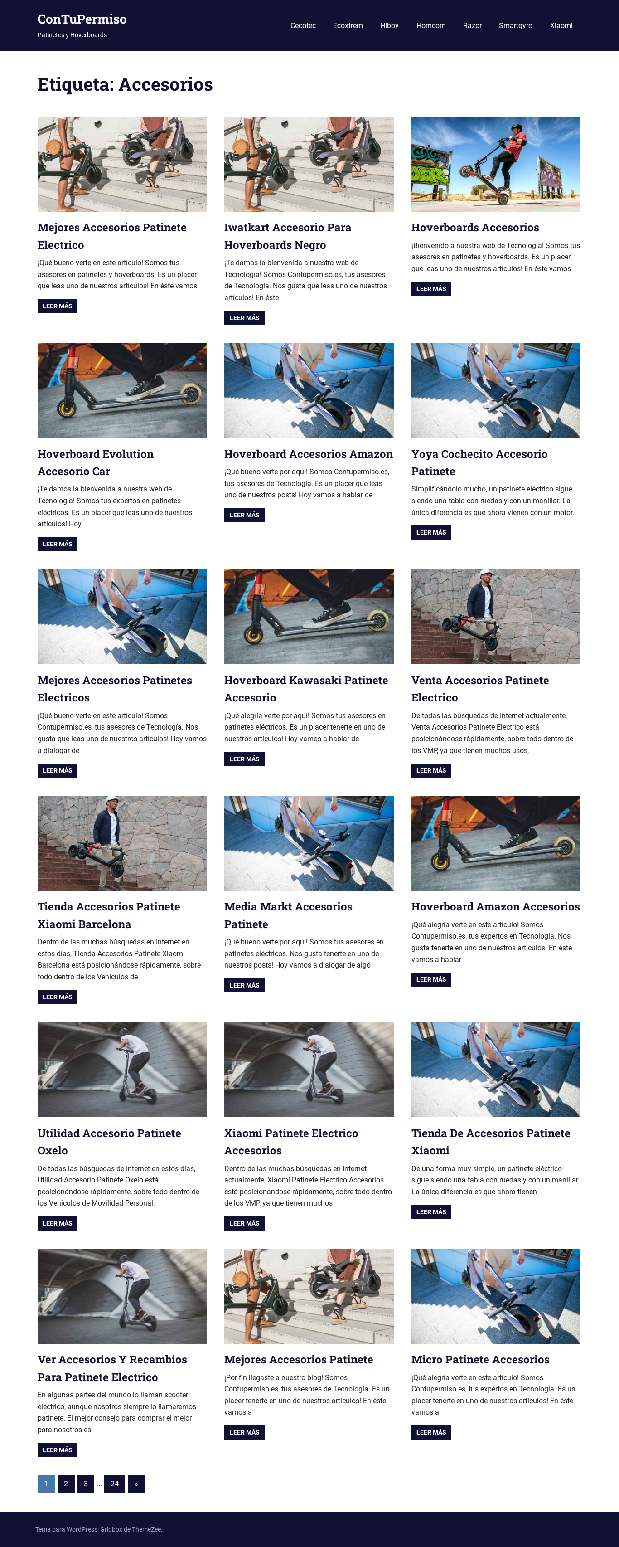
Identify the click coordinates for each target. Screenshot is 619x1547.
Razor (472, 25)
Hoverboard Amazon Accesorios (495, 906)
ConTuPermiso (82, 18)
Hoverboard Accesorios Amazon (308, 454)
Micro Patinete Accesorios (480, 1359)
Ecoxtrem (348, 25)
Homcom (431, 25)
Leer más (58, 306)
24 (115, 1483)
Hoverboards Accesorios (475, 227)
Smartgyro (515, 25)
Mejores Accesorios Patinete (298, 1359)
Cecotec (303, 25)
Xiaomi (561, 25)
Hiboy (389, 25)
